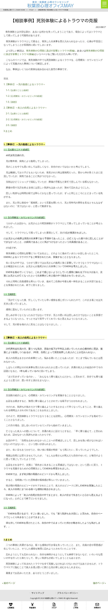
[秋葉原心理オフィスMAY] (50, 4)
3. (8, 131)
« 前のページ (8, 583)
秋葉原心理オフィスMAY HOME (14, 10)
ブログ (31, 10)
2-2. (24, 119)
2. (25, 107)
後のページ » (99, 583)
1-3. (12, 102)
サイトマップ (38, 593)
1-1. (17, 90)
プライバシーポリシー (67, 593)
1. (24, 84)
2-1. (17, 113)
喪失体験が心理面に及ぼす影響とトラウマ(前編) (50, 50)
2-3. (12, 125)
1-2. (24, 96)
